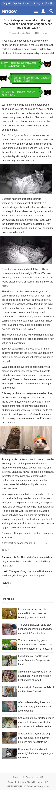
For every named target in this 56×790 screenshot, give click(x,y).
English (7, 3)
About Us (17, 777)
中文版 (40, 777)
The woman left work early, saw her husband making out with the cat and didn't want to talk (35, 629)
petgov (23, 782)
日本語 (48, 3)
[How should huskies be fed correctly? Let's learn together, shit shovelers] (9, 753)
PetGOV (9, 11)
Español (17, 3)
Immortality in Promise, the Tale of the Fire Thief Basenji (36, 689)
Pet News (42, 33)
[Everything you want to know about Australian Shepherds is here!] (9, 660)
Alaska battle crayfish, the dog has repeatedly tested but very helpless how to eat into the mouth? (34, 738)
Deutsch (27, 3)
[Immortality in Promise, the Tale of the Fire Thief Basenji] (9, 691)
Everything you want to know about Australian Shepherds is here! (34, 660)
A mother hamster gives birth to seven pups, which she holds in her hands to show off (34, 675)
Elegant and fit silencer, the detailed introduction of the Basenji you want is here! (32, 613)
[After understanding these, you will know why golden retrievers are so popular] (9, 706)
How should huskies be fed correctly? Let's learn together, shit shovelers (36, 753)
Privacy (29, 777)
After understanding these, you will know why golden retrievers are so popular (34, 706)
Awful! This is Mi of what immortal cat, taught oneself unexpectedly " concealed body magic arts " (27, 561)
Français (38, 3)
